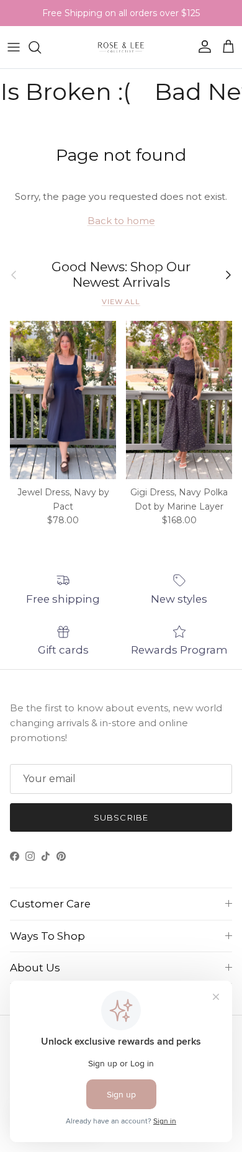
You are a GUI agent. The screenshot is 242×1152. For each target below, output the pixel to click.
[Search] (41, 47)
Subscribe (121, 817)
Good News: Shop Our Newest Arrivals (121, 274)
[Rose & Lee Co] (121, 47)
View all (121, 301)
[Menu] (13, 47)
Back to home (121, 221)
